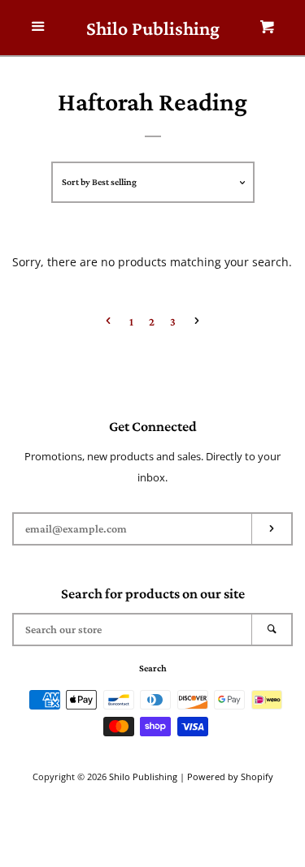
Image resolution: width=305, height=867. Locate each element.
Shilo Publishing (153, 28)
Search (153, 668)
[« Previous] (108, 322)
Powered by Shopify (230, 776)
